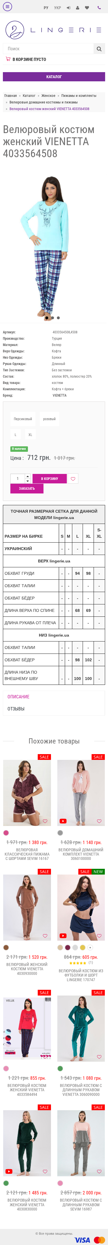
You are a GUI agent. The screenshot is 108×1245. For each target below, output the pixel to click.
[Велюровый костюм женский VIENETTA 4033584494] (27, 1029)
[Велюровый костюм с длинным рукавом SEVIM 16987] (81, 1143)
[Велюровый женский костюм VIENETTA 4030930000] (27, 908)
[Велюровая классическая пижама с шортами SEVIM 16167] (27, 793)
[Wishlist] (73, 478)
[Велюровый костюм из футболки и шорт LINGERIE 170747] (81, 908)
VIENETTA (60, 395)
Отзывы (15, 709)
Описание (18, 697)
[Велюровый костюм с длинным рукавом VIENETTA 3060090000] (81, 1029)
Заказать (27, 489)
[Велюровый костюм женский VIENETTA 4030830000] (27, 1143)
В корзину (49, 479)
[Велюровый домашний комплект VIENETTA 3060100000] (81, 793)
